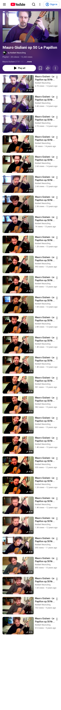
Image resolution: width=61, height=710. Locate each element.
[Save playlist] (40, 68)
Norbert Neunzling (43, 83)
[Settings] (40, 4)
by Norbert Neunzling (17, 53)
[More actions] (55, 68)
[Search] (34, 4)
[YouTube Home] (17, 4)
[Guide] (4, 4)
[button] (30, 26)
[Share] (48, 68)
